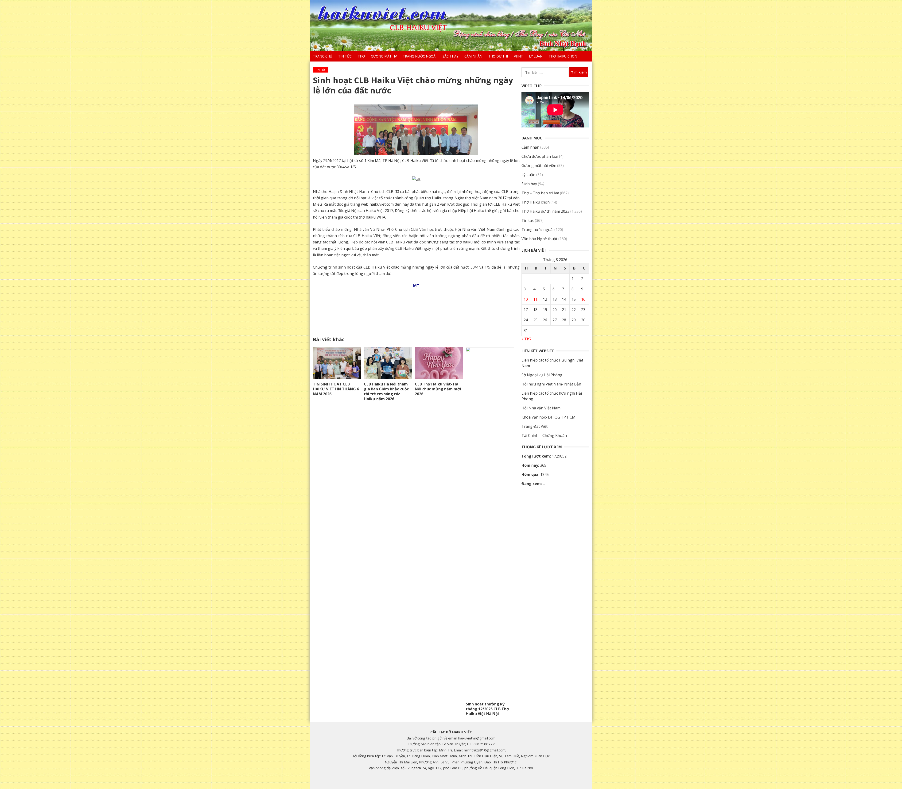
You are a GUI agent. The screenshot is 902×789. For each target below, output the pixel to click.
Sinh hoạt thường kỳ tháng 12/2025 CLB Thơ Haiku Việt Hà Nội (487, 708)
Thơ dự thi (498, 56)
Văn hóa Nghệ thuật (539, 238)
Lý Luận (536, 56)
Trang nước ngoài (419, 56)
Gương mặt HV (384, 56)
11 (535, 299)
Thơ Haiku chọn (563, 56)
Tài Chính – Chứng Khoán (544, 435)
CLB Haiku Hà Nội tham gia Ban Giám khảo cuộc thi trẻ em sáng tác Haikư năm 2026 (386, 391)
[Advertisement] (416, 311)
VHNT (518, 56)
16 (583, 299)
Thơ (361, 56)
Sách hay (450, 56)
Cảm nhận (473, 56)
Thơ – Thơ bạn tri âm (540, 193)
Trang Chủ (322, 56)
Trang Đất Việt (534, 426)
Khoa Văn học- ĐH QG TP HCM (548, 417)
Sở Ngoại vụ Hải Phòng (541, 374)
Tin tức (345, 56)
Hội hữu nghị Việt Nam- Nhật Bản (551, 384)
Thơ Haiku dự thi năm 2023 (545, 211)
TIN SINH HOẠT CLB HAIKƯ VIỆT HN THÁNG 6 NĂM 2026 (336, 388)
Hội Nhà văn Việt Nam (540, 408)
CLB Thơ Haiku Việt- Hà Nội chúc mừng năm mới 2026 (438, 388)
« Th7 (526, 339)
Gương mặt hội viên (538, 165)
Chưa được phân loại (539, 156)
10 (526, 299)
